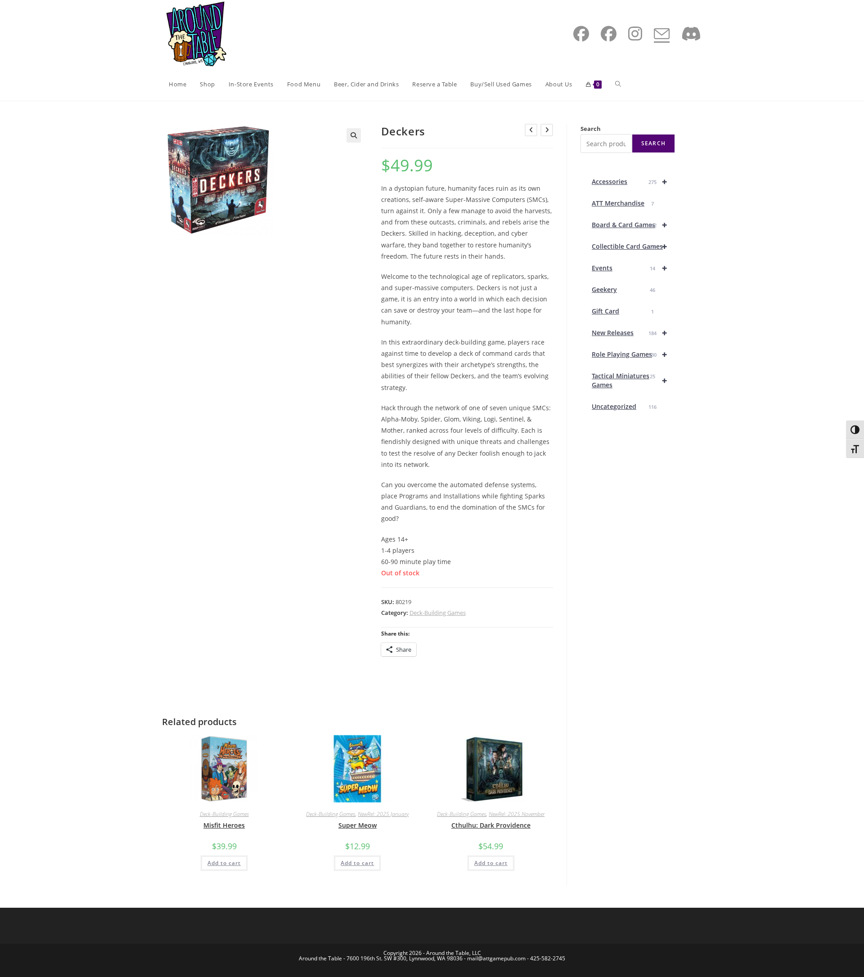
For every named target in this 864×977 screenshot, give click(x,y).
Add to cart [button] (224, 863)
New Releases (629, 333)
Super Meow (357, 825)
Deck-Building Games (438, 613)
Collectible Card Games (629, 246)
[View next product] (546, 130)
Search (590, 129)
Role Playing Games (629, 354)
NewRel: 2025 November (516, 814)
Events (629, 268)
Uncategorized (624, 406)
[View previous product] (531, 130)
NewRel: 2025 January (383, 814)
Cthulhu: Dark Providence (491, 825)
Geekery (623, 289)
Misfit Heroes (224, 825)
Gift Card (623, 311)
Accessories (629, 181)
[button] (353, 135)
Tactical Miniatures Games (629, 380)
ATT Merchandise (623, 203)
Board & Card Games (629, 225)
